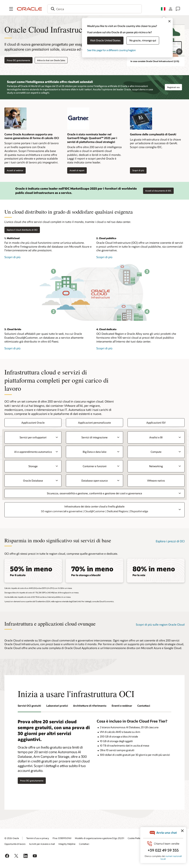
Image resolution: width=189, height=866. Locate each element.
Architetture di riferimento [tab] (89, 705)
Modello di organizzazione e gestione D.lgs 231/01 (99, 838)
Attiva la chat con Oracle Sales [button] (51, 60)
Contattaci (84, 843)
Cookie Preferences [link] (137, 838)
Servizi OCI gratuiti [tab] (29, 705)
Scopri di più (137, 170)
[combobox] (94, 8)
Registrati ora (173, 87)
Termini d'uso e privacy (37, 838)
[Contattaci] (178, 9)
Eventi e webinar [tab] (122, 705)
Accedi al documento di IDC (158, 190)
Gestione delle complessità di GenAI (153, 134)
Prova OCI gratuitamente (18, 60)
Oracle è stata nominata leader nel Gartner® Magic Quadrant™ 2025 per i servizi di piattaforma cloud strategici (92, 138)
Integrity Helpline (67, 843)
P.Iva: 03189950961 (62, 838)
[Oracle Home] (29, 8)
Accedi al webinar (13, 170)
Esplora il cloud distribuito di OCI (22, 229)
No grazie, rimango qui (142, 40)
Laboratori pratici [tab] (57, 705)
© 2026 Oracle (11, 838)
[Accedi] (170, 9)
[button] (11, 9)
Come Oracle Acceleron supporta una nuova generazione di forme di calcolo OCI (31, 136)
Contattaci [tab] (143, 705)
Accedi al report (75, 170)
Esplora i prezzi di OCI (170, 541)
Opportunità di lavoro (14, 843)
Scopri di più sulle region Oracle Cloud (160, 624)
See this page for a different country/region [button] (111, 50)
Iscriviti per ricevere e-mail (42, 843)
